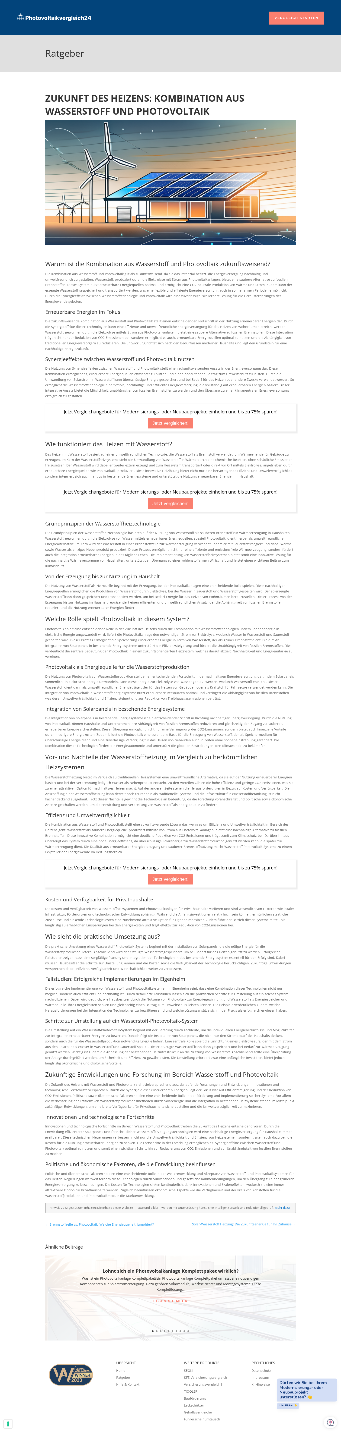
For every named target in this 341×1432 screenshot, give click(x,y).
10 (188, 1331)
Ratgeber (123, 1378)
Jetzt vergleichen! (170, 423)
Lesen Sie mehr (170, 1301)
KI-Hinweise (260, 1385)
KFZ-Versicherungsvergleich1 (206, 1378)
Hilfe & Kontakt (127, 1385)
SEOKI (188, 1371)
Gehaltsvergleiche (198, 1412)
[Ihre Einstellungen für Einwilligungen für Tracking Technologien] (8, 1423)
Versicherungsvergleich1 (203, 1385)
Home (120, 1371)
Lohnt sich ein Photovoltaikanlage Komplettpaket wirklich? (171, 1271)
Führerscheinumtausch (202, 1419)
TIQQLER (190, 1392)
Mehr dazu (282, 1208)
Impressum (260, 1378)
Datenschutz (261, 1371)
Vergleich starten (296, 18)
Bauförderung (195, 1399)
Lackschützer (194, 1405)
